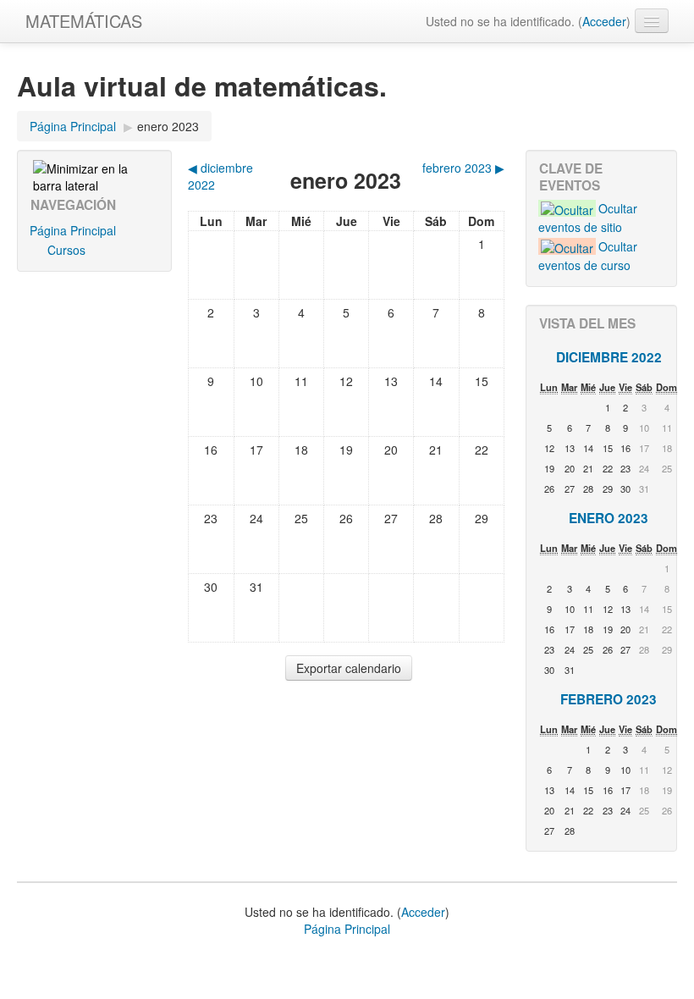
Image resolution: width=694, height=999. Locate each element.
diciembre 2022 (609, 357)
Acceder (604, 21)
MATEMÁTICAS (83, 20)
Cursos (66, 249)
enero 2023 (168, 126)
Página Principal (73, 126)
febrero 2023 (608, 699)
